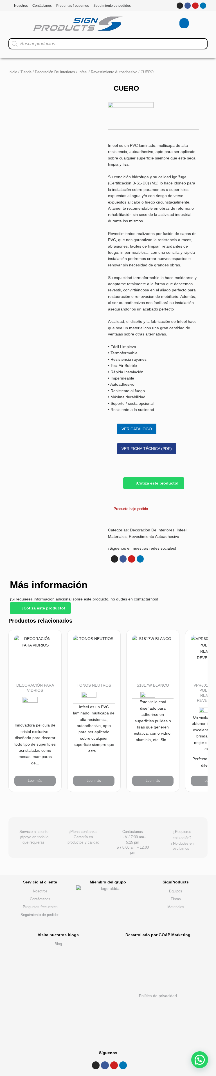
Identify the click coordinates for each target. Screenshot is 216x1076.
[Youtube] (195, 6)
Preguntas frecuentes (72, 6)
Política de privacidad (158, 995)
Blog (58, 944)
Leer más (35, 781)
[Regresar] (186, 869)
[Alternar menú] (168, 23)
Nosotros (21, 6)
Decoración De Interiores (55, 72)
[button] (199, 1059)
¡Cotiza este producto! (156, 483)
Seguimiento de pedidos (112, 6)
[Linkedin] (203, 6)
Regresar (185, 873)
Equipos (175, 891)
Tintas (176, 899)
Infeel (82, 72)
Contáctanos (42, 6)
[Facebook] (187, 6)
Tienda (26, 72)
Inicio (12, 72)
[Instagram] (180, 6)
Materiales (117, 536)
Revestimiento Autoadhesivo (114, 72)
